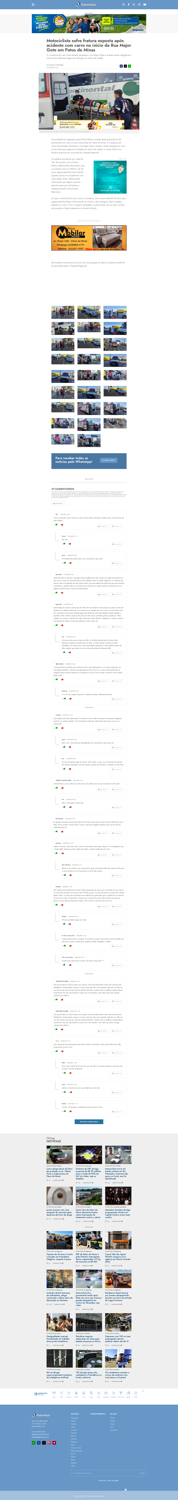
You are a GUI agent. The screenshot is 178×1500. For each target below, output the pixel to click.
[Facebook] (128, 4)
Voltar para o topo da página (108, 1480)
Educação (74, 1433)
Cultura (73, 1427)
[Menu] (33, 4)
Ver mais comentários (89, 1122)
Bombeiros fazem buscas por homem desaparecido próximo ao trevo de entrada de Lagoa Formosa (118, 1296)
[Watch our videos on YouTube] (54, 1443)
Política (73, 1460)
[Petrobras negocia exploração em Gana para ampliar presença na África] (89, 1322)
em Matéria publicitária (119, 1207)
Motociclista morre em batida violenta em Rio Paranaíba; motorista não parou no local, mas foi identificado (116, 1173)
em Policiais (58, 1166)
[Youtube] (144, 4)
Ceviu (111, 1427)
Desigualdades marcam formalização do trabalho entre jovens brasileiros (58, 1339)
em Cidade (87, 1207)
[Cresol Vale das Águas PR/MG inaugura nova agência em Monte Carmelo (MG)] (118, 1240)
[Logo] (86, 4)
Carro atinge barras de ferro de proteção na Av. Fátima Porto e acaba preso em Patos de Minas (59, 1172)
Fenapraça (74, 1442)
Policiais (73, 1457)
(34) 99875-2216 (43, 1434)
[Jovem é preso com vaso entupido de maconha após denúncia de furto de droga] (60, 1195)
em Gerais (58, 1333)
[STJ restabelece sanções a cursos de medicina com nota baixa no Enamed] (118, 1358)
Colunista (73, 1424)
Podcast (112, 1424)
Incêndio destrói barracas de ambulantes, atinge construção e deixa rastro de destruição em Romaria (60, 1296)
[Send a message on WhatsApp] (33, 1443)
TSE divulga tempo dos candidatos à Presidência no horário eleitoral (89, 1375)
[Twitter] (134, 4)
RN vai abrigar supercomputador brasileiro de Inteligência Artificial (59, 1375)
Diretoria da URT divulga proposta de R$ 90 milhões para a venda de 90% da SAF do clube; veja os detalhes (88, 1173)
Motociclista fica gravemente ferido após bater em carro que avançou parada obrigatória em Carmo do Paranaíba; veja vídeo (89, 1299)
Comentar (58, 503)
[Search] (123, 4)
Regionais (74, 1463)
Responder (103, 526)
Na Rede (112, 1421)
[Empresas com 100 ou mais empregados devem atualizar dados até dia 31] (118, 1322)
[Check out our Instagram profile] (49, 1443)
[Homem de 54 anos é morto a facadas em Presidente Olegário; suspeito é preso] (60, 1240)
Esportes (73, 1436)
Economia (74, 1430)
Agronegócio (75, 1418)
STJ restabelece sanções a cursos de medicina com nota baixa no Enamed (117, 1375)
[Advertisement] (89, 1495)
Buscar (143, 1473)
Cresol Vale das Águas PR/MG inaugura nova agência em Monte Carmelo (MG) (118, 1258)
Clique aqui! (108, 460)
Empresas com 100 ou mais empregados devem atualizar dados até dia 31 (118, 1339)
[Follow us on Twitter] (44, 1443)
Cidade (73, 1421)
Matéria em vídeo (76, 1448)
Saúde (73, 1466)
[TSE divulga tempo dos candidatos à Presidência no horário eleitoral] (89, 1358)
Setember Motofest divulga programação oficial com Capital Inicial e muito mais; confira (117, 1213)
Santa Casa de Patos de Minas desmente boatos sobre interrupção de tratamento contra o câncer (88, 1213)
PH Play (73, 1454)
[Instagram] (139, 4)
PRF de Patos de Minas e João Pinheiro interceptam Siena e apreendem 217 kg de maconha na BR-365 (88, 1258)
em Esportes (87, 1166)
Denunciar (117, 526)
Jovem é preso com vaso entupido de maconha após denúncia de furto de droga (59, 1212)
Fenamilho (74, 1439)
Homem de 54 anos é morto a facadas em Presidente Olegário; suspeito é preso (60, 1257)
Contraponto (113, 1430)
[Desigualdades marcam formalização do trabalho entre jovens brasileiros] (60, 1322)
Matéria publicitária (76, 1451)
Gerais (73, 1445)
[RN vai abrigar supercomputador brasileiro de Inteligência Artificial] (60, 1358)
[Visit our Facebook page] (39, 1443)
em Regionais (58, 1251)
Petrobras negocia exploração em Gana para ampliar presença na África (88, 1339)
